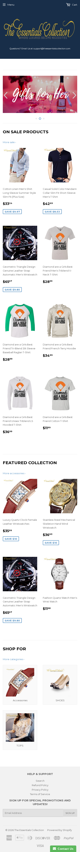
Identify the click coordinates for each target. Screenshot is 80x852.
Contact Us (64, 848)
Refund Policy (40, 785)
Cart (74, 4)
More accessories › (14, 473)
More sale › (9, 142)
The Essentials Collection (29, 830)
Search (40, 780)
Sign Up (70, 813)
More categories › (13, 659)
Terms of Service (40, 794)
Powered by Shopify (59, 830)
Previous (5, 95)
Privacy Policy (40, 789)
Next (75, 95)
